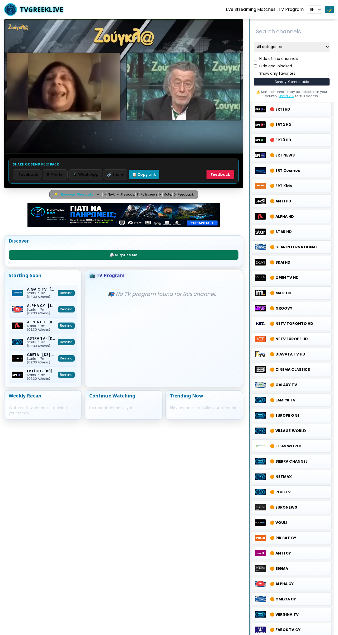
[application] (123, 86)
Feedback (220, 174)
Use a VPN (286, 96)
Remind (66, 293)
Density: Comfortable (292, 81)
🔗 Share (115, 174)
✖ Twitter (55, 174)
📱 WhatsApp (85, 174)
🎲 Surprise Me (124, 255)
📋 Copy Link (144, 174)
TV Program (291, 9)
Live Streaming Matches (250, 9)
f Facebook (27, 174)
